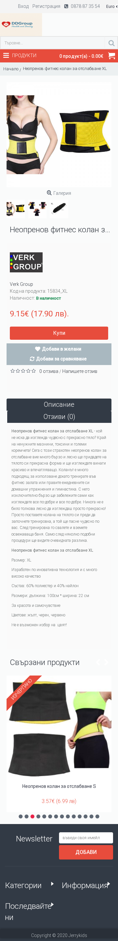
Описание (59, 404)
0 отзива (48, 371)
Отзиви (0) (59, 417)
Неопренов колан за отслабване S (59, 786)
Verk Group (21, 284)
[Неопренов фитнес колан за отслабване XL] (59, 134)
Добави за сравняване (61, 358)
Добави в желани (61, 349)
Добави (86, 852)
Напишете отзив (79, 371)
